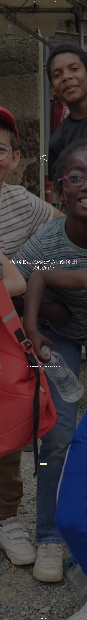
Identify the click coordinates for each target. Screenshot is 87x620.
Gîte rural (80, 1)
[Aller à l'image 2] (41, 618)
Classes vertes (49, 1)
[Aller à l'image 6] (45, 618)
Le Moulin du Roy (33, 1)
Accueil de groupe (64, 1)
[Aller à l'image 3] (42, 618)
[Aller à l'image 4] (43, 618)
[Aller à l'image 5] (44, 618)
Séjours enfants (42, 1)
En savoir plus (43, 463)
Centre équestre (73, 1)
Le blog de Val (56, 1)
